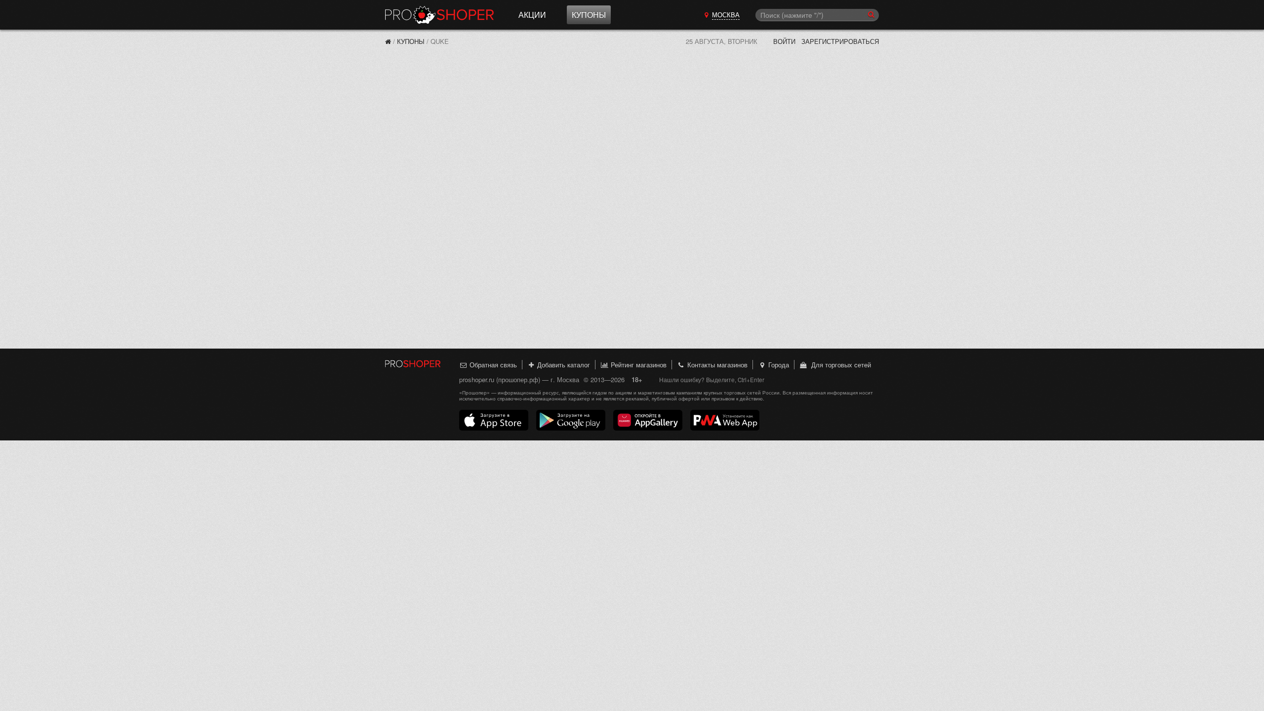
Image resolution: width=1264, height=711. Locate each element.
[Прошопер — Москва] (388, 41)
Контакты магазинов (716, 364)
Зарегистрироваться (840, 41)
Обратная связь (492, 364)
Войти (784, 41)
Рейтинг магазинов (638, 364)
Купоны (589, 14)
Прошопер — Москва (439, 15)
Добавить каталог (562, 364)
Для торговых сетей (839, 364)
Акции (532, 14)
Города (777, 364)
